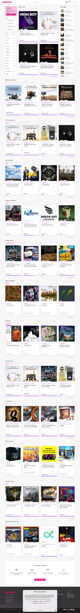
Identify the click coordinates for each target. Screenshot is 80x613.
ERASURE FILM (27, 345)
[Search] (33, 2)
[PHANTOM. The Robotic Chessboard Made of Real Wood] (67, 93)
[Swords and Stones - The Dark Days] (49, 253)
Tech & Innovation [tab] (24, 9)
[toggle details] (37, 41)
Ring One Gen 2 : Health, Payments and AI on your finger (66, 146)
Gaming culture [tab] (32, 82)
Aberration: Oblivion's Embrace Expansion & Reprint (65, 347)
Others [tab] (25, 242)
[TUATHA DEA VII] (49, 173)
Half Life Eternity (28, 184)
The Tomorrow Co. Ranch (12, 224)
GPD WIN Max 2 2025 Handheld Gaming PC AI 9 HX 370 (31, 106)
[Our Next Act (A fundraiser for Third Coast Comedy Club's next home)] (13, 173)
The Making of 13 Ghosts (30, 305)
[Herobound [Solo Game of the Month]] (67, 253)
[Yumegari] (67, 414)
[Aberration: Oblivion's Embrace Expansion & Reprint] (67, 334)
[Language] (66, 2)
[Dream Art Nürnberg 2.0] (49, 213)
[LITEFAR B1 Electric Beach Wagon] (31, 133)
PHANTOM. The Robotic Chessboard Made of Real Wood (66, 106)
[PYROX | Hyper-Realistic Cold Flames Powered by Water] (49, 53)
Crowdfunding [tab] (16, 122)
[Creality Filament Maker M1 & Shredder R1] (13, 93)
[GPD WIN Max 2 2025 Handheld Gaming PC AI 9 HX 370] (31, 93)
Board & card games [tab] (9, 242)
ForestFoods (63, 224)
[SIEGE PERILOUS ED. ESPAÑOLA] (49, 334)
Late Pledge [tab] (22, 122)
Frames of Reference (65, 184)
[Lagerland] (49, 293)
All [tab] (19, 9)
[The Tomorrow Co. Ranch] (13, 213)
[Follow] (7, 301)
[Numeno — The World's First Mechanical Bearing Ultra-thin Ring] (13, 414)
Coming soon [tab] (8, 323)
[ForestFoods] (67, 213)
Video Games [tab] (20, 242)
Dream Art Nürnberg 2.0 (47, 224)
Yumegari (62, 425)
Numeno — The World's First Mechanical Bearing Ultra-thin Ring (13, 427)
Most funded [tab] (12, 363)
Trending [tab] (7, 363)
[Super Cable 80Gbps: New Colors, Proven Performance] (31, 414)
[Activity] (69, 2)
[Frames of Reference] (67, 173)
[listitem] (11, 35)
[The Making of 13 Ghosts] (31, 293)
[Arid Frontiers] (13, 293)
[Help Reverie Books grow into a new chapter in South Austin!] (31, 213)
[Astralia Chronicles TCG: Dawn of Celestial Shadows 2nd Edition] (31, 253)
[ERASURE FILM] (31, 334)
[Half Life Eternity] (31, 173)
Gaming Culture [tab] (37, 9)
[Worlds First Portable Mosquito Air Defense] (49, 93)
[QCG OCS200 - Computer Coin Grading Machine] (49, 133)
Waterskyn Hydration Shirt (12, 345)
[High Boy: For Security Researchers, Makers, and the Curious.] (28, 20)
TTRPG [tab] (15, 242)
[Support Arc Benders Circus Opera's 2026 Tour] (49, 414)
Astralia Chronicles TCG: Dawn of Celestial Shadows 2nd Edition (30, 266)
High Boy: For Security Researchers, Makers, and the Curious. (27, 35)
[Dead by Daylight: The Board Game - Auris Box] (13, 253)
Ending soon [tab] (27, 122)
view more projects (54, 76)
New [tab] (12, 323)
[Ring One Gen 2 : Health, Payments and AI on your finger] (28, 53)
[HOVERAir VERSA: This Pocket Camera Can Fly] (49, 20)
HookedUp (62, 305)
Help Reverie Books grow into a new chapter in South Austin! (31, 226)
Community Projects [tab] (25, 82)
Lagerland (44, 305)
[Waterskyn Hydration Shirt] (13, 334)
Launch (10, 14)
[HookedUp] (67, 293)
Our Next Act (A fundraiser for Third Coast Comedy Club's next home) (12, 186)
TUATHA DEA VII (45, 184)
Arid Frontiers (9, 305)
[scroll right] (57, 9)
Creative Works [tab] (31, 9)
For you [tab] (7, 122)
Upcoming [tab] (11, 122)
